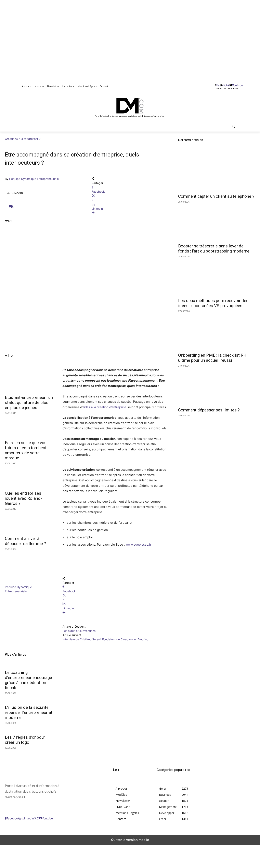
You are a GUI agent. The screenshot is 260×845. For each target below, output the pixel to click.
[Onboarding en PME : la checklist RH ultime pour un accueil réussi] (216, 331)
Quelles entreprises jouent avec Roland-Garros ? (23, 498)
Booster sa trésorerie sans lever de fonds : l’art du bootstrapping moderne (213, 249)
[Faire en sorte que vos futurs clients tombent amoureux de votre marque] (29, 426)
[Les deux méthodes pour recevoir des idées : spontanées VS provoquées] (216, 276)
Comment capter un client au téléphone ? (216, 196)
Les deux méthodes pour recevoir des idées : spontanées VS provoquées (213, 303)
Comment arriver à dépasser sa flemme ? (25, 541)
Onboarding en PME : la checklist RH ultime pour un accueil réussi (212, 358)
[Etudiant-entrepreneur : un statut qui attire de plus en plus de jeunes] (29, 380)
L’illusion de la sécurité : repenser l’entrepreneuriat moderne (28, 712)
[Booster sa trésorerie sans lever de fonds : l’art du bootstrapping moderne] (216, 221)
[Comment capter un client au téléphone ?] (216, 172)
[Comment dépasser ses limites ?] (216, 385)
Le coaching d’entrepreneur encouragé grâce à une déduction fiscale (28, 680)
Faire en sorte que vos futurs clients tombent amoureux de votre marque (26, 450)
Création (10, 138)
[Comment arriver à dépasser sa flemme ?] (29, 521)
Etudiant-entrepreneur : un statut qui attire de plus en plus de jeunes (29, 402)
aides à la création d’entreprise (104, 407)
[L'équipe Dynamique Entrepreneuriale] (17, 582)
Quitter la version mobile (130, 840)
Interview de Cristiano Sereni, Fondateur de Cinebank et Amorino (105, 639)
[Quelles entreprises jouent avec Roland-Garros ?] (29, 476)
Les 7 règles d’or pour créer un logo (25, 740)
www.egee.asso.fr (138, 544)
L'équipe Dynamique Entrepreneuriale (34, 178)
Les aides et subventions (79, 630)
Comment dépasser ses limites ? (209, 410)
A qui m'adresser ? (28, 138)
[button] (233, 127)
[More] (130, 213)
